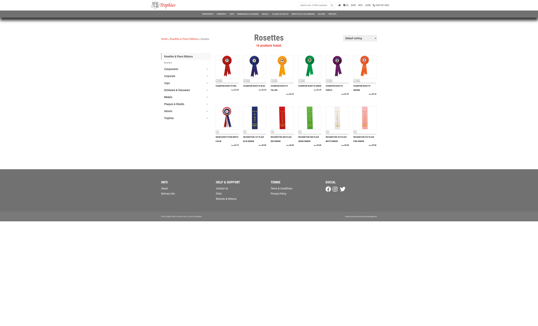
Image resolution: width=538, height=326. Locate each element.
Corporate (221, 14)
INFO (360, 5)
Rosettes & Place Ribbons (303, 14)
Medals (265, 14)
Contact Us (222, 188)
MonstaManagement (369, 216)
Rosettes (168, 62)
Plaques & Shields (280, 14)
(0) (347, 5)
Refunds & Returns (226, 198)
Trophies (332, 14)
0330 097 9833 (382, 5)
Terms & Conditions (281, 188)
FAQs (219, 193)
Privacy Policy (278, 193)
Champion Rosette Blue (254, 86)
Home (164, 39)
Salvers (321, 14)
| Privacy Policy (181, 216)
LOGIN (368, 5)
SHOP (353, 5)
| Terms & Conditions (194, 216)
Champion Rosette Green (309, 86)
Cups (231, 14)
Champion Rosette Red (226, 86)
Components (207, 14)
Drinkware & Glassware (248, 14)
